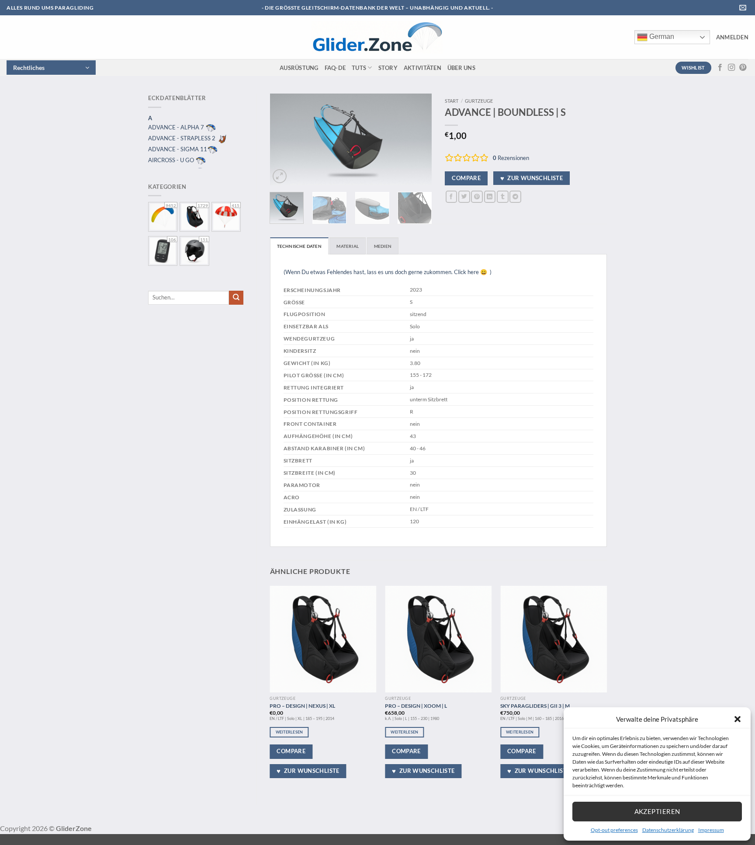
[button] (737, 719)
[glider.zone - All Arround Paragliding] (377, 37)
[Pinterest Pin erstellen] (477, 196)
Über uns (461, 67)
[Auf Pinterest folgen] (742, 68)
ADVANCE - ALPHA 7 (176, 127)
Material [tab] (347, 246)
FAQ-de (335, 67)
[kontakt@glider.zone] (743, 7)
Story (388, 67)
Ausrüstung (299, 67)
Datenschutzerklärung (668, 830)
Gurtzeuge (479, 101)
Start (451, 101)
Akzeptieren (657, 811)
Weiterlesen (289, 732)
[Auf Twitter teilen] (464, 196)
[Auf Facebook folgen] (720, 68)
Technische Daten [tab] (299, 246)
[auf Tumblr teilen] (503, 196)
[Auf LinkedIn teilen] (490, 196)
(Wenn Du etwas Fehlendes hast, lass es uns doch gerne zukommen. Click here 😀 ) (388, 271)
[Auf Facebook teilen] (451, 196)
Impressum (711, 830)
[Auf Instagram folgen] (731, 68)
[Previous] (284, 139)
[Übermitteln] (236, 298)
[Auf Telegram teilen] (515, 196)
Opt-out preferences (614, 830)
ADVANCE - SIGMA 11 (177, 149)
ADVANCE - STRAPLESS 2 (182, 138)
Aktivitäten (422, 67)
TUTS (359, 67)
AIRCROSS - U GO (171, 159)
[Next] (418, 139)
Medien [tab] (382, 246)
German (661, 36)
